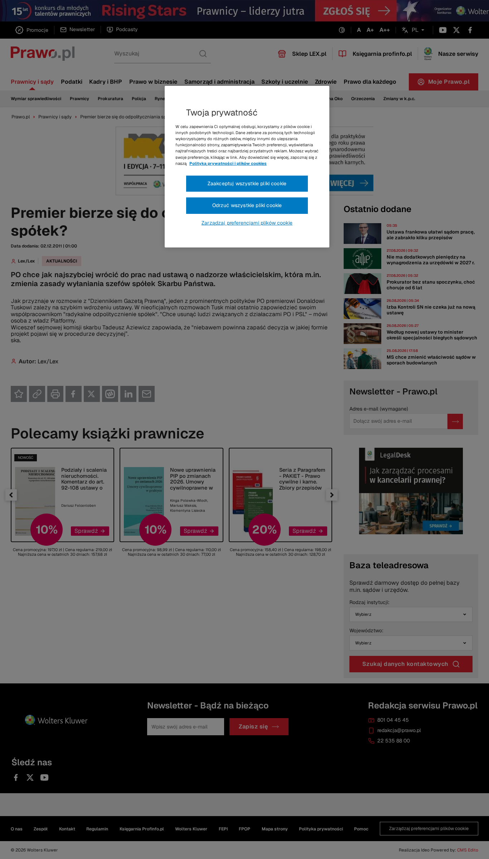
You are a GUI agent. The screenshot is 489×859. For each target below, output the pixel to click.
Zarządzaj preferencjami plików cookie (247, 223)
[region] (247, 166)
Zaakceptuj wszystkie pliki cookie (247, 183)
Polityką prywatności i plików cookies (228, 163)
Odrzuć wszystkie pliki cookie (247, 205)
